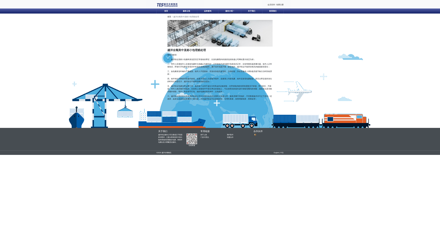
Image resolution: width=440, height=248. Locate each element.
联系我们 (273, 11)
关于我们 (251, 11)
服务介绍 (229, 11)
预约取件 (230, 135)
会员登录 (271, 5)
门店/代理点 (205, 137)
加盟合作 (230, 137)
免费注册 (280, 5)
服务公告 (186, 11)
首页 (166, 11)
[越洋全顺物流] (167, 5)
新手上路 (204, 135)
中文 (282, 153)
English (276, 153)
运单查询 (207, 11)
